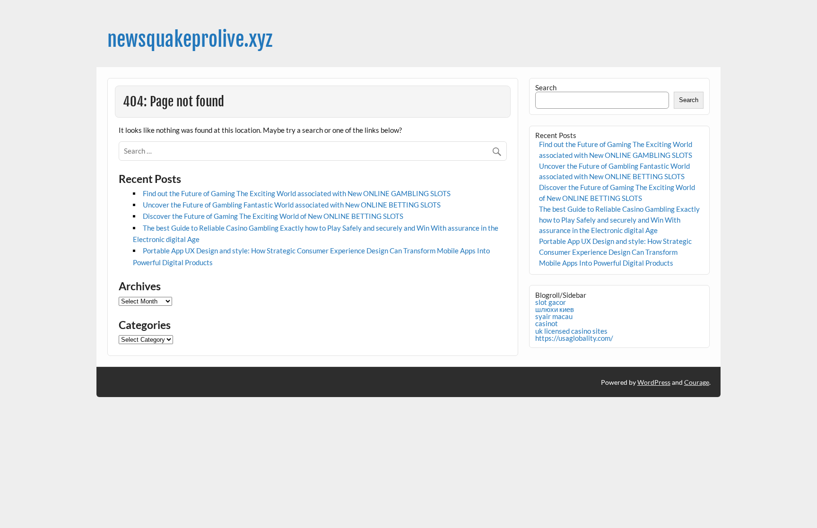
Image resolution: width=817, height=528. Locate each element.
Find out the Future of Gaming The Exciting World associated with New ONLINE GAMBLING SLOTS (297, 193)
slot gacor (550, 302)
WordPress (653, 382)
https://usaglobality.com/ (574, 338)
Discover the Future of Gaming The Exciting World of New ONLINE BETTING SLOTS (273, 216)
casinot (546, 323)
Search (545, 87)
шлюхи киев (554, 309)
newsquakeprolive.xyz (189, 39)
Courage (696, 382)
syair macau (554, 316)
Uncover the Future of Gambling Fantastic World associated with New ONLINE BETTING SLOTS (292, 204)
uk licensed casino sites (571, 331)
